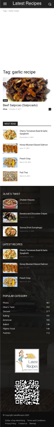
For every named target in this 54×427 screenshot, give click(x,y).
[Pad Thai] (10, 176)
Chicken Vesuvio (27, 200)
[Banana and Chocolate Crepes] (10, 217)
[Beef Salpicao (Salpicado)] (27, 89)
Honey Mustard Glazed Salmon (34, 145)
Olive (5, 109)
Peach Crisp (25, 158)
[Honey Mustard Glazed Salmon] (10, 148)
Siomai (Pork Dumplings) (31, 227)
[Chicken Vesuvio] (10, 204)
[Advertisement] (27, 41)
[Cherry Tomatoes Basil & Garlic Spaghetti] (10, 135)
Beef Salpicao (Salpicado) (20, 105)
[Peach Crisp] (10, 162)
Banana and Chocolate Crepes (33, 213)
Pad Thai (24, 172)
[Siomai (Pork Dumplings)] (10, 231)
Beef (5, 100)
